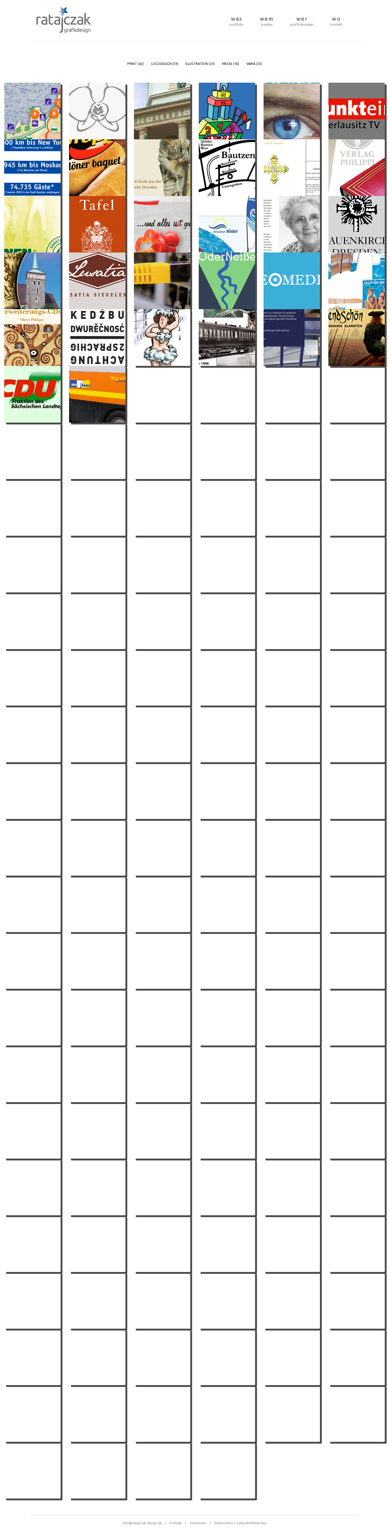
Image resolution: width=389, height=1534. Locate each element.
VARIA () (254, 63)
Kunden (267, 21)
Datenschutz (223, 1523)
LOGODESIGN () (164, 63)
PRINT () (135, 63)
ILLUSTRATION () (200, 63)
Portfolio (236, 21)
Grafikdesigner (302, 21)
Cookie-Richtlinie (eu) (250, 1523)
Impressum (200, 1523)
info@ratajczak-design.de (144, 1523)
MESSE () (230, 63)
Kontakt (336, 21)
